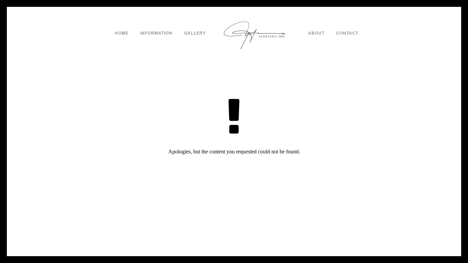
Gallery (195, 33)
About (316, 33)
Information (156, 33)
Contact (347, 33)
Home (121, 33)
